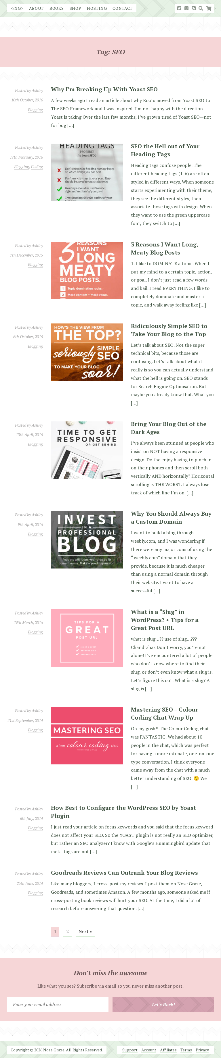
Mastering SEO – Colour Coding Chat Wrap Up (164, 713)
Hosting (97, 8)
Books (56, 8)
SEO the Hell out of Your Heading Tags (165, 150)
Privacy (202, 1050)
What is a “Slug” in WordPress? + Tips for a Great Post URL (165, 620)
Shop (75, 8)
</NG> (17, 8)
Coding (37, 166)
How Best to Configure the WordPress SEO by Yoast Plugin (123, 812)
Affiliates (168, 1050)
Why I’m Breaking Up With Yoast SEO (104, 89)
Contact (123, 8)
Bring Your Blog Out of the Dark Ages (168, 428)
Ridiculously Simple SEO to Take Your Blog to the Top (169, 330)
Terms (186, 1050)
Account (148, 1050)
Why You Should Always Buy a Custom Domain (171, 517)
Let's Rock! (163, 1004)
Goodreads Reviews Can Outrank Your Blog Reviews (124, 872)
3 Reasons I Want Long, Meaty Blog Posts (164, 248)
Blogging (35, 109)
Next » (85, 931)
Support (130, 1050)
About (36, 8)
